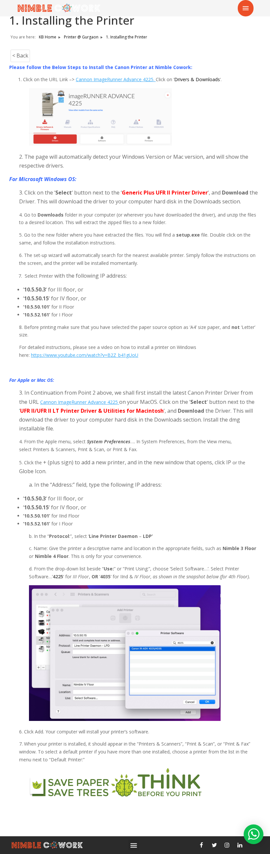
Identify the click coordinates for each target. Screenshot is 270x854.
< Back (20, 55)
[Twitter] (214, 845)
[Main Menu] (246, 8)
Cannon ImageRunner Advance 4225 (79, 402)
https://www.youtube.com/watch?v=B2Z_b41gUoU (84, 355)
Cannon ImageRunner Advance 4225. (116, 79)
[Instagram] (227, 845)
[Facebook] (201, 845)
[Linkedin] (240, 845)
